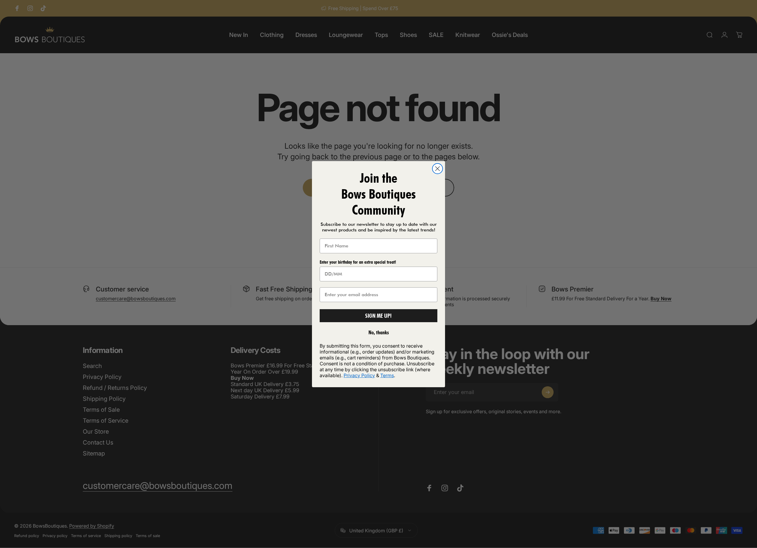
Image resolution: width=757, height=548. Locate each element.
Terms (387, 375)
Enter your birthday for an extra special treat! (358, 262)
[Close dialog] (437, 168)
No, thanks (378, 332)
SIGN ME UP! (378, 315)
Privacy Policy (359, 375)
